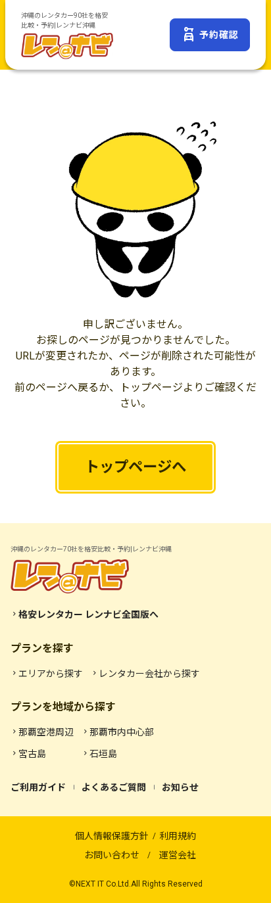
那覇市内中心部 (118, 732)
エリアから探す (47, 673)
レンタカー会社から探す (145, 673)
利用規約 (177, 836)
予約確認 (210, 35)
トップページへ (135, 466)
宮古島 (28, 754)
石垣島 (99, 754)
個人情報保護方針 (112, 836)
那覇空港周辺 (42, 732)
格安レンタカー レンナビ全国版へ (85, 614)
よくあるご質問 (114, 787)
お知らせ (180, 787)
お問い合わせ (111, 855)
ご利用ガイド (38, 787)
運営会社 (177, 855)
